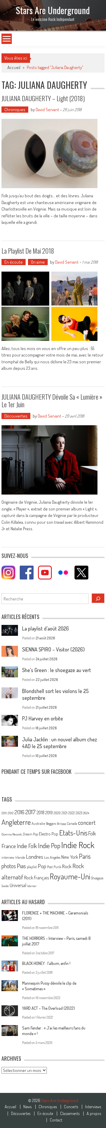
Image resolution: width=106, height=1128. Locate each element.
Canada (72, 823)
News (27, 1107)
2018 (40, 812)
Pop (42, 866)
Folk (92, 833)
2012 (11, 813)
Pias (21, 866)
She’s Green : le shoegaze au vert (56, 670)
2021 (64, 813)
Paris (85, 856)
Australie (38, 823)
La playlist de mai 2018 (27, 250)
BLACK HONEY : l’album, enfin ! (46, 963)
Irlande (20, 857)
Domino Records (11, 834)
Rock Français (36, 878)
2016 (19, 812)
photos (8, 866)
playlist (32, 866)
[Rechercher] (98, 598)
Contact (56, 1120)
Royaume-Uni (70, 876)
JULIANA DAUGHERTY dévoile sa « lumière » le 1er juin (51, 400)
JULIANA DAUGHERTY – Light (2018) (43, 98)
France (8, 846)
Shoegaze (97, 878)
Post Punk (54, 866)
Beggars (51, 823)
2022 (71, 813)
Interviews (93, 1107)
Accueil (10, 1107)
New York (69, 857)
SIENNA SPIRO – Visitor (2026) (53, 649)
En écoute (13, 262)
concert (87, 822)
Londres (34, 856)
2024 (86, 813)
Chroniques (14, 109)
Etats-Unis (73, 832)
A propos (94, 1113)
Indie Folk (27, 846)
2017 (30, 812)
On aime (38, 262)
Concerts (71, 1107)
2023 (79, 813)
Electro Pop (48, 833)
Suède (5, 886)
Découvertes (15, 416)
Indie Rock (78, 844)
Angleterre (16, 822)
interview (7, 857)
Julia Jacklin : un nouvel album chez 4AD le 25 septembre (59, 742)
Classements (70, 1113)
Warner (32, 886)
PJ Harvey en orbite (42, 718)
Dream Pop (30, 834)
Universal (18, 885)
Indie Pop (49, 845)
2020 (57, 812)
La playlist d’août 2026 (45, 628)
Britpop (61, 824)
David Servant (47, 109)
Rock (67, 866)
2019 (49, 812)
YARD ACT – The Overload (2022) (48, 1008)
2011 (4, 813)
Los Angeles (52, 857)
